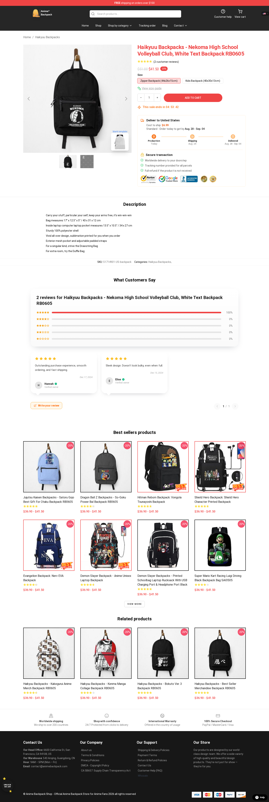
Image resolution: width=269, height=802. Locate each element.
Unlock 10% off (7, 786)
